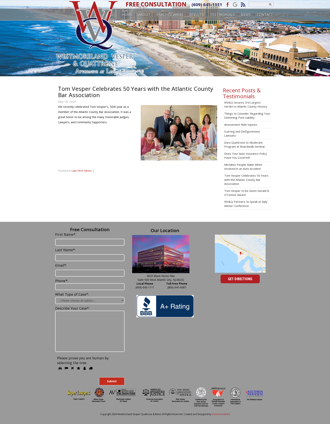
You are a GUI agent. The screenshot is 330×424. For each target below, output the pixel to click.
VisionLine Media (221, 414)
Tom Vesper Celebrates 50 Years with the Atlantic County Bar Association (246, 180)
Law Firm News (81, 170)
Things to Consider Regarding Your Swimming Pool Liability (247, 115)
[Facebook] (227, 4)
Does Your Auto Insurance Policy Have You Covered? (245, 155)
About (144, 15)
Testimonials (222, 15)
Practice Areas (170, 15)
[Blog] (243, 4)
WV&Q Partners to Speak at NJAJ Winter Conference (245, 204)
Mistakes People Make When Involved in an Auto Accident (243, 167)
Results (196, 15)
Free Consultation (155, 4)
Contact (265, 15)
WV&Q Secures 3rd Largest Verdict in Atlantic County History (245, 104)
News (246, 15)
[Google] (235, 4)
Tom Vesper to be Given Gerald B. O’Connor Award (246, 193)
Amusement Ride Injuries (240, 124)
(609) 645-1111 (207, 4)
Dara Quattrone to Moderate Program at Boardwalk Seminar (244, 144)
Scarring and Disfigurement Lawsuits (242, 133)
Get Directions (240, 278)
